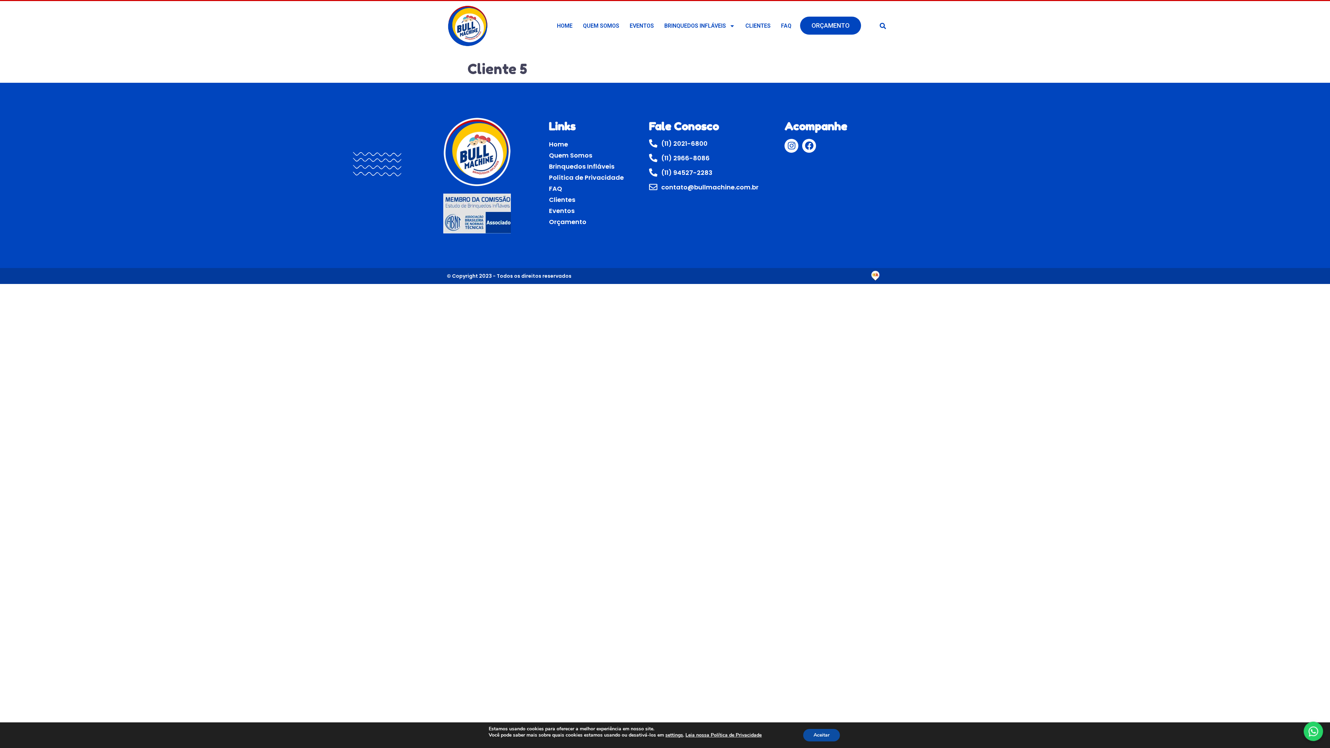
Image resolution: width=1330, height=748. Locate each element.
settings (674, 735)
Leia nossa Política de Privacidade (723, 735)
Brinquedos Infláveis (695, 26)
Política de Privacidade (586, 177)
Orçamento (831, 25)
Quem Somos (601, 26)
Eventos (642, 26)
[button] (883, 26)
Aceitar (822, 735)
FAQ (786, 26)
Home (565, 26)
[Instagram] (791, 146)
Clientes (758, 26)
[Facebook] (809, 146)
